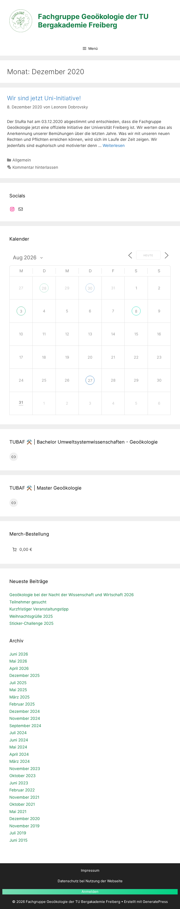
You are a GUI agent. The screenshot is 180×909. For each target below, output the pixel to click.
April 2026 (19, 668)
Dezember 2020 (24, 818)
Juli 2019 (17, 833)
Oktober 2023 (22, 775)
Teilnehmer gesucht (27, 602)
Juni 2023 (18, 783)
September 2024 (25, 725)
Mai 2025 (18, 689)
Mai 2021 (17, 811)
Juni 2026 (18, 654)
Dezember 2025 (24, 675)
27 (90, 380)
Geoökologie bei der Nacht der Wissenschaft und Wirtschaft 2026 (71, 594)
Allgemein (21, 160)
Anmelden (90, 891)
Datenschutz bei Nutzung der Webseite (90, 881)
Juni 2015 (18, 840)
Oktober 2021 (22, 804)
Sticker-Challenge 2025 (31, 623)
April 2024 (19, 754)
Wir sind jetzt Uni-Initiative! (44, 98)
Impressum (90, 870)
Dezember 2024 (24, 711)
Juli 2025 (17, 682)
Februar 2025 (22, 704)
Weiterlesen (114, 145)
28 (44, 288)
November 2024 (24, 718)
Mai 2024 (18, 747)
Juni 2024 (18, 740)
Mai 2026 (18, 661)
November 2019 (24, 826)
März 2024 (19, 761)
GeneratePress (155, 901)
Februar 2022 (22, 790)
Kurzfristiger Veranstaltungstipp (38, 609)
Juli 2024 (18, 732)
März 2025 (19, 697)
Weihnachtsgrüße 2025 (31, 616)
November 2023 (24, 768)
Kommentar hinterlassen (35, 167)
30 (90, 288)
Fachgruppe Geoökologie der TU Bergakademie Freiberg (93, 20)
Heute (148, 255)
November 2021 (24, 797)
